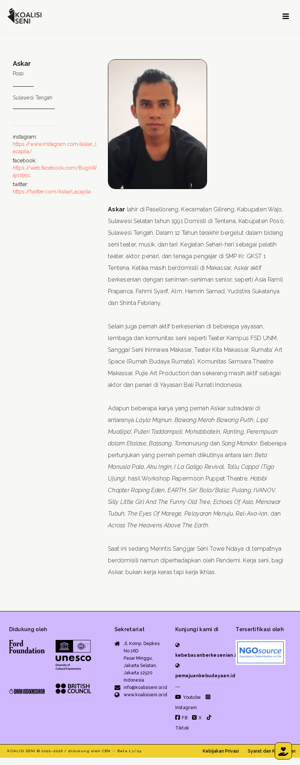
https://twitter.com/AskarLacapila (52, 192)
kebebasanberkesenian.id (207, 655)
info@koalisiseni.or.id (145, 687)
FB (184, 717)
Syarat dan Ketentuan (272, 751)
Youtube (191, 697)
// (114, 751)
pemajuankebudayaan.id (205, 675)
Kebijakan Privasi (221, 751)
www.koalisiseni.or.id (145, 694)
